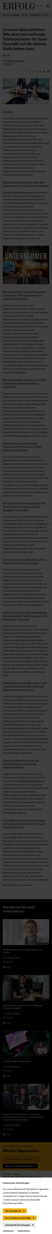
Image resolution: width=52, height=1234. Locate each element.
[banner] (26, 617)
